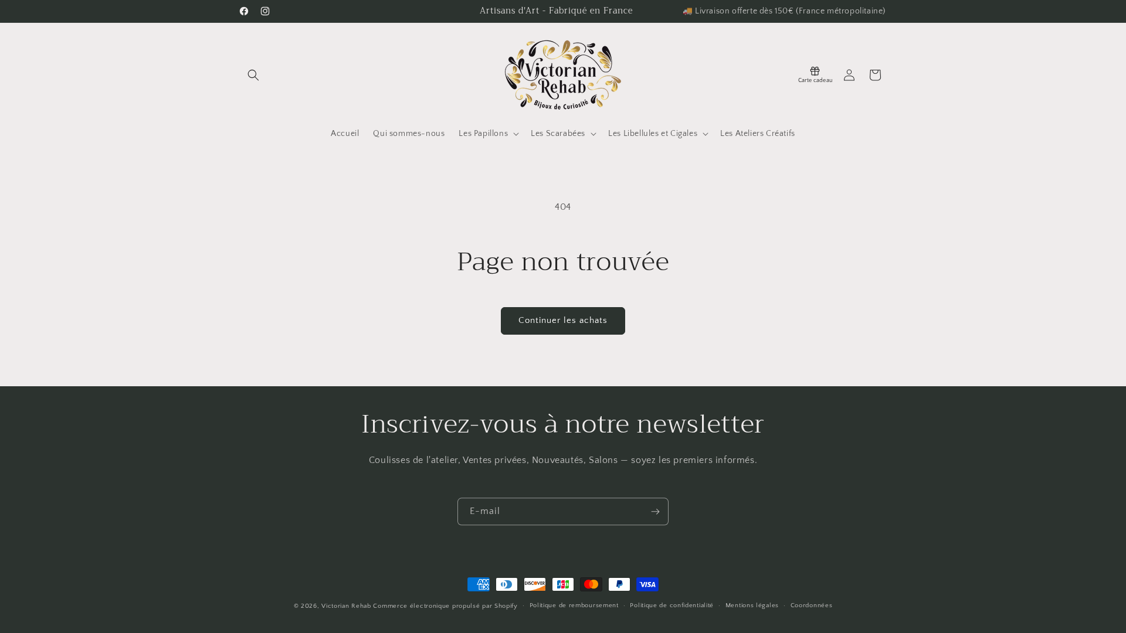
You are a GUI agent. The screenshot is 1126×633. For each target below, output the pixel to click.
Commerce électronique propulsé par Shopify (445, 606)
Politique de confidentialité (672, 605)
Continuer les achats (563, 320)
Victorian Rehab (346, 606)
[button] (253, 75)
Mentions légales (752, 605)
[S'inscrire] (655, 511)
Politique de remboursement (574, 605)
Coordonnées (812, 605)
